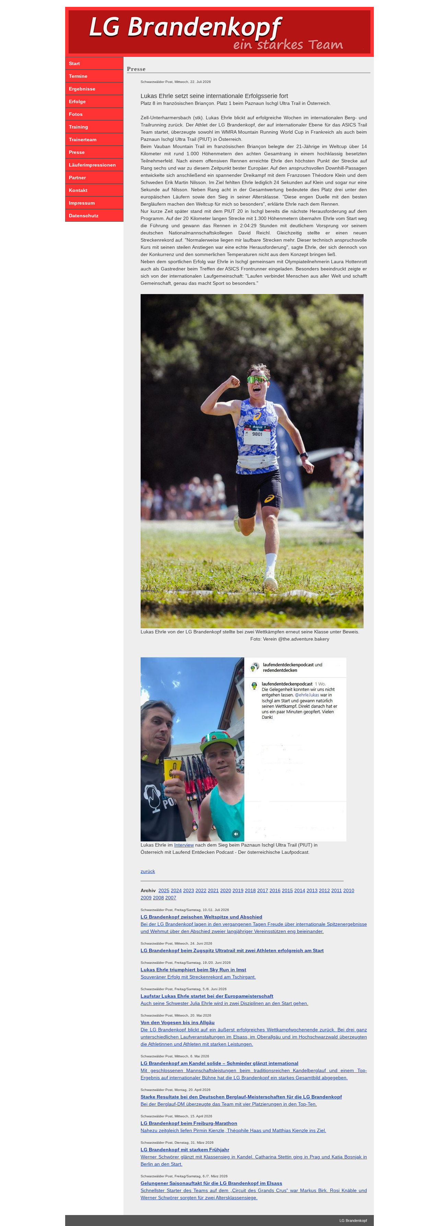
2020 (225, 890)
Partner (77, 177)
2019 (238, 890)
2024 (176, 890)
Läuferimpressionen (92, 165)
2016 (275, 890)
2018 (250, 890)
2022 (200, 890)
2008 (158, 897)
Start (74, 63)
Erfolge (77, 101)
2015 (287, 890)
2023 (188, 890)
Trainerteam (82, 139)
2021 (213, 890)
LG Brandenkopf (353, 1220)
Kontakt (78, 190)
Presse (77, 152)
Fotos (76, 114)
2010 (348, 890)
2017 (262, 890)
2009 (146, 897)
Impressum (82, 203)
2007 (170, 897)
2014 (299, 890)
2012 (324, 890)
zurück (148, 871)
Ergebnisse (82, 89)
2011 (336, 890)
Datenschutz (83, 215)
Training (78, 127)
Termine (78, 76)
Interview (184, 845)
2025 (163, 890)
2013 (312, 890)
